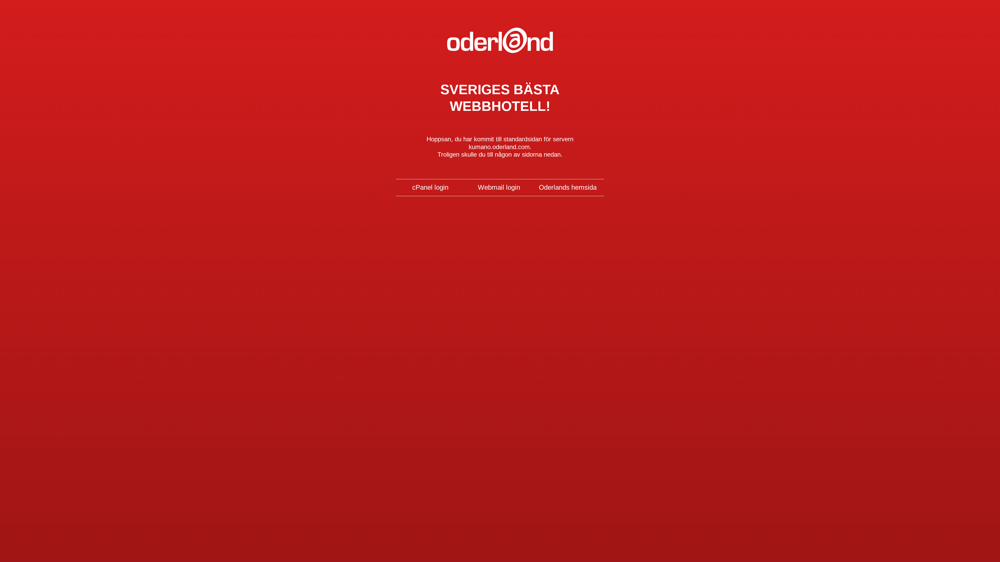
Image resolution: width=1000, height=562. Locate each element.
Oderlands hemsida (568, 187)
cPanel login (430, 187)
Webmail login (499, 187)
